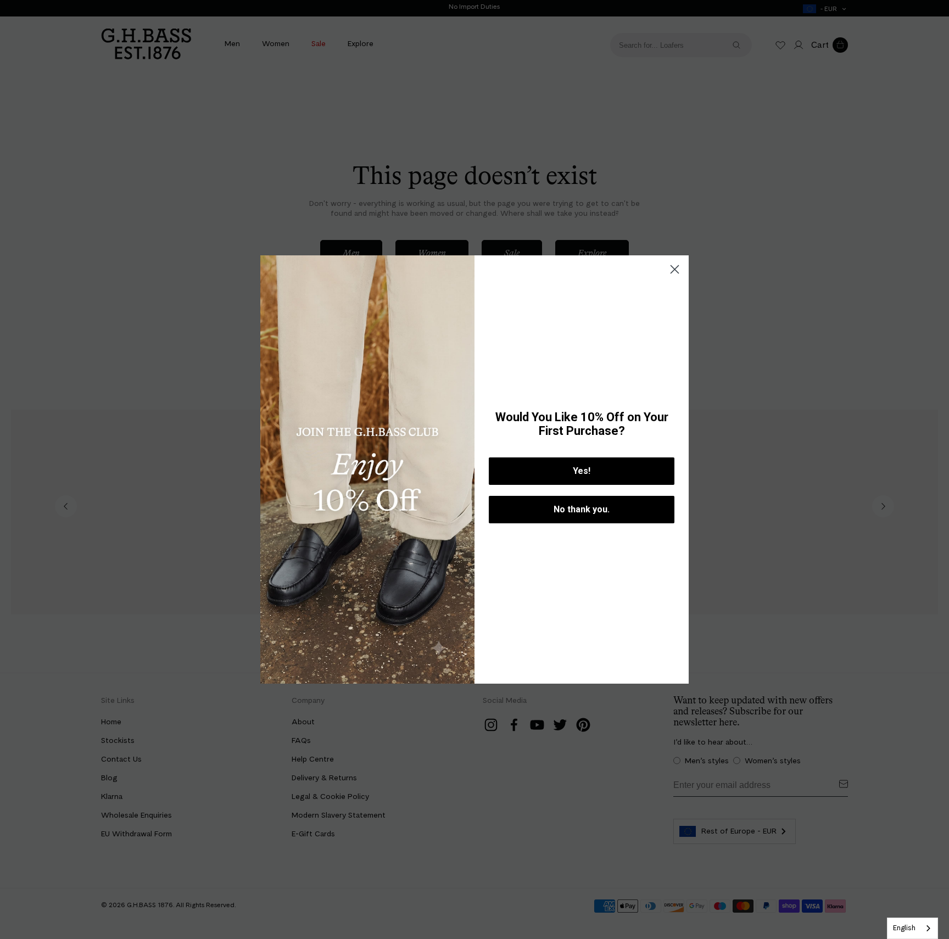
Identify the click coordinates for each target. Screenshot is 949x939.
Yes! (581, 471)
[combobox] (912, 928)
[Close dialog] (674, 269)
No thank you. (582, 509)
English (904, 928)
